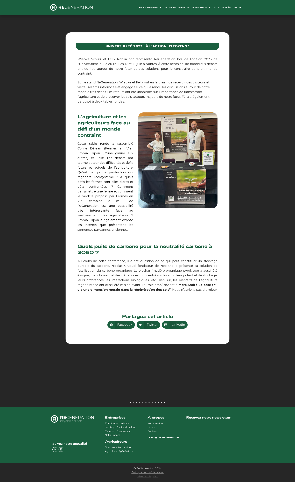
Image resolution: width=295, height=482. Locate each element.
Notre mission (155, 423)
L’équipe (152, 427)
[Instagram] (61, 449)
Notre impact (112, 435)
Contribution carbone (117, 423)
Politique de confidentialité (147, 472)
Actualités (222, 7)
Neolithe (166, 266)
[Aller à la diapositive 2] (133, 402)
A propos (199, 7)
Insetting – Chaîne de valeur (120, 427)
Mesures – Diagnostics (117, 431)
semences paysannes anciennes (102, 230)
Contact (152, 431)
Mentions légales (147, 476)
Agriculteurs (175, 7)
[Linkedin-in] (54, 449)
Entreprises (148, 7)
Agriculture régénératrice (119, 451)
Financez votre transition (118, 447)
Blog (238, 7)
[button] (121, 325)
